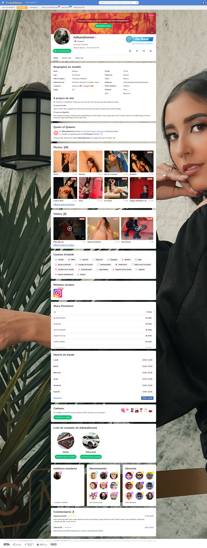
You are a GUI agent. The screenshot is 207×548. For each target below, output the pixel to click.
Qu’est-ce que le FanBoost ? (143, 44)
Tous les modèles (8, 7)
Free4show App (79, 7)
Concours (65, 7)
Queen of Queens (97, 131)
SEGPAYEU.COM (65, 540)
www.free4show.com (27, 540)
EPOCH (57, 540)
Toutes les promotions (49, 7)
